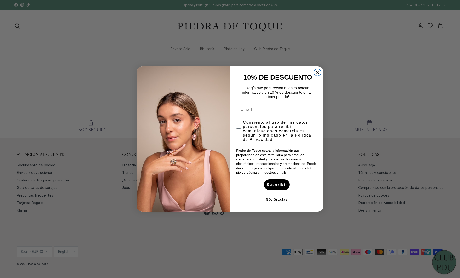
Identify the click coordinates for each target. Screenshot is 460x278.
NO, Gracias (277, 199)
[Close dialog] (317, 72)
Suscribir (276, 185)
